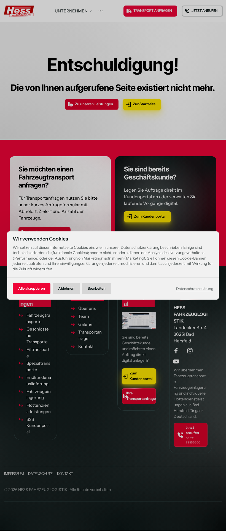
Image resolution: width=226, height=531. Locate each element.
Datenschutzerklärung (194, 289)
